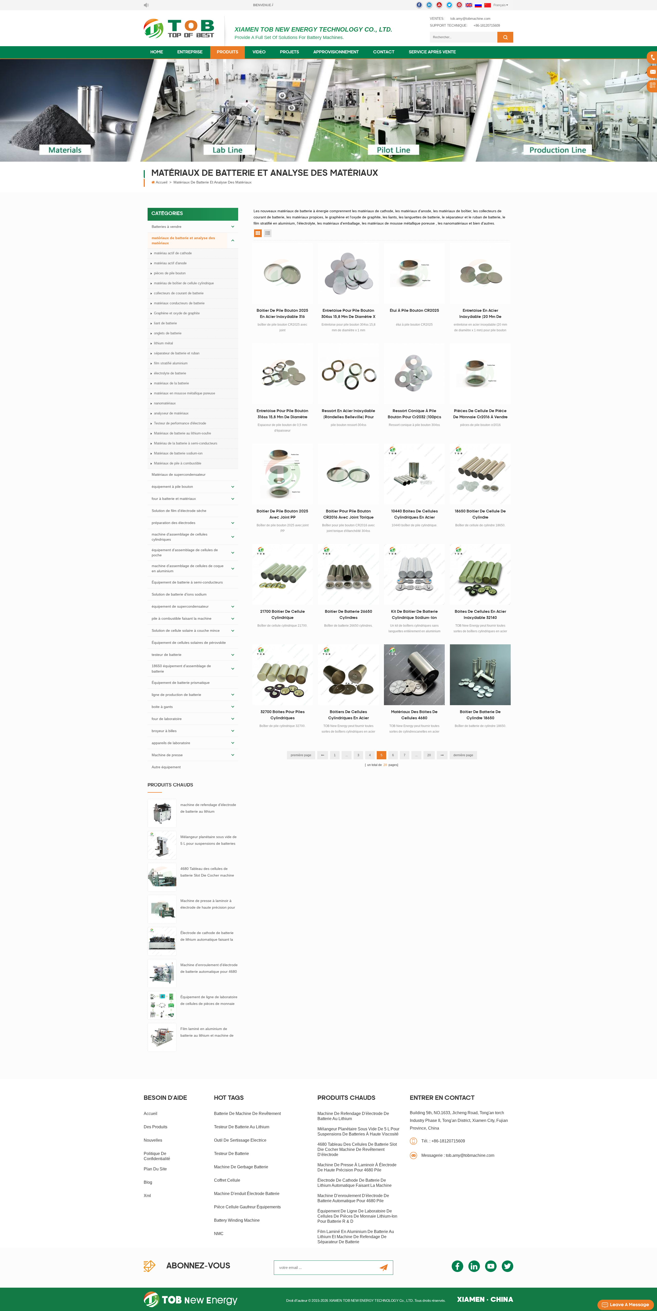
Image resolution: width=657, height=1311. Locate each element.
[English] (469, 5)
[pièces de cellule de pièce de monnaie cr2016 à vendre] (480, 373)
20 (429, 755)
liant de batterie (165, 323)
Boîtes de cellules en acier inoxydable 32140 (480, 615)
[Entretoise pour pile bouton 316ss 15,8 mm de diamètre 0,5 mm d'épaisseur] (282, 373)
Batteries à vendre (166, 227)
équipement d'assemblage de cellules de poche (185, 552)
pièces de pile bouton (170, 273)
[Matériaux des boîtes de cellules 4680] (414, 674)
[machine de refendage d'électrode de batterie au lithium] (162, 813)
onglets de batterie (167, 333)
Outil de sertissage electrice (240, 1140)
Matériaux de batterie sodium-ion (178, 453)
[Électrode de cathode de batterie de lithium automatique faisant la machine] (162, 941)
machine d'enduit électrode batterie (246, 1193)
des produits (155, 1127)
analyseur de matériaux (171, 413)
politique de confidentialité (157, 1156)
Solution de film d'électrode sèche (179, 511)
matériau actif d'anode (170, 263)
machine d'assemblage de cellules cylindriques (179, 536)
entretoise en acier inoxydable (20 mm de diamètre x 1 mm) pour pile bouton (480, 314)
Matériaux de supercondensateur (179, 474)
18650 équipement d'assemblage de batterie (181, 668)
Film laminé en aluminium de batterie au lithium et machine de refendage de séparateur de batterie (207, 1033)
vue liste (268, 233)
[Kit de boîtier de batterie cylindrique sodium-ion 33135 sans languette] (414, 574)
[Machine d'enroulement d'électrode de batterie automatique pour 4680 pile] (162, 973)
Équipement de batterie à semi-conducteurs (187, 582)
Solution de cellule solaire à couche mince (186, 630)
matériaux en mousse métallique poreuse (184, 393)
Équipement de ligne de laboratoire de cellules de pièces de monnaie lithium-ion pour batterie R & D (208, 1001)
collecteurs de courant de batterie (179, 293)
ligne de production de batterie (176, 695)
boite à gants (162, 707)
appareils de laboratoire (171, 743)
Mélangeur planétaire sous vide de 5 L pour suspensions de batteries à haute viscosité (208, 841)
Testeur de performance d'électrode (180, 423)
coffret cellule (227, 1180)
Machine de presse (167, 755)
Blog (148, 1182)
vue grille (258, 233)
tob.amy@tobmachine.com (470, 19)
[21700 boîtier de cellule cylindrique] (282, 574)
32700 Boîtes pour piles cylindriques (282, 715)
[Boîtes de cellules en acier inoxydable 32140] (480, 574)
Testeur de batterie (231, 1153)
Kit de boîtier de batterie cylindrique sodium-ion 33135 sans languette (414, 615)
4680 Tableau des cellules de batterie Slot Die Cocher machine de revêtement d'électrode (207, 873)
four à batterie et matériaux (174, 499)
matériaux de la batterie (171, 383)
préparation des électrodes (173, 523)
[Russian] (478, 5)
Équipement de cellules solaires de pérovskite (189, 642)
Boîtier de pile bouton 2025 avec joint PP (282, 515)
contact (383, 52)
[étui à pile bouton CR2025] (414, 273)
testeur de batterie (166, 655)
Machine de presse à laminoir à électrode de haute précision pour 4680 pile (207, 905)
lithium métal (163, 343)
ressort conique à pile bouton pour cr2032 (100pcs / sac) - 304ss (414, 415)
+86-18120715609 (487, 25)
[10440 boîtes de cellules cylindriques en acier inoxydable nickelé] (414, 474)
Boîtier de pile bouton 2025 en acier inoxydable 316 (282, 314)
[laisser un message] (625, 1305)
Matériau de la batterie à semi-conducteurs (185, 443)
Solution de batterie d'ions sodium (179, 594)
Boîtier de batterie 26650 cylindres (348, 615)
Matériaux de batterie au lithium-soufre (182, 433)
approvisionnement (336, 52)
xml (147, 1195)
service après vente (432, 52)
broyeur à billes (164, 731)
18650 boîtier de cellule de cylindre (480, 515)
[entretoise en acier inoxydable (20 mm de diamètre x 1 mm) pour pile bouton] (480, 273)
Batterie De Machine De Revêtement (247, 1113)
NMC (219, 1233)
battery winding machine (237, 1220)
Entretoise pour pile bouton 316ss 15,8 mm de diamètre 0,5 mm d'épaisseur (282, 415)
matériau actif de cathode (173, 253)
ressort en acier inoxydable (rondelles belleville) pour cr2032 (348, 415)
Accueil (161, 182)
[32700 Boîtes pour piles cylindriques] (282, 674)
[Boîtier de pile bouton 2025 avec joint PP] (282, 474)
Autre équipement (166, 767)
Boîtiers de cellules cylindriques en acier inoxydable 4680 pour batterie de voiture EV (348, 716)
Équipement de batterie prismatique (181, 683)
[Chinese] (487, 5)
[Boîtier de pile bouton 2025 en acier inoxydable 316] (282, 273)
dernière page (463, 755)
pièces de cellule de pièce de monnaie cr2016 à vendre (480, 414)
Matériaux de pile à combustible (177, 463)
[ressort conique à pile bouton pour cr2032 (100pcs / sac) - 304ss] (414, 373)
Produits (227, 52)
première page (301, 755)
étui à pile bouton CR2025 (414, 311)
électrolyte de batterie (170, 373)
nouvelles (153, 1140)
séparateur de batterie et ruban (176, 353)
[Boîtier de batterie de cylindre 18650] (480, 674)
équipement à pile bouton (172, 486)
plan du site (155, 1169)
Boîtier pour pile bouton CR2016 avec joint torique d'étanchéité (348, 515)
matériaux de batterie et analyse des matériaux (212, 182)
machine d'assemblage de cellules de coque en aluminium (188, 568)
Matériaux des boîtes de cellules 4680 (414, 715)
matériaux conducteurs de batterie (179, 303)
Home (156, 52)
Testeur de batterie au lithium (241, 1127)
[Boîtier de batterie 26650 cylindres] (348, 574)
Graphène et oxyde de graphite (177, 313)
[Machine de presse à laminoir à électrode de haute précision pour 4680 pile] (162, 909)
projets (289, 52)
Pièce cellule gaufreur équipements (247, 1207)
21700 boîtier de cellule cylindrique (282, 615)
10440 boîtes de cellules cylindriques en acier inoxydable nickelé (414, 515)
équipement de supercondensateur (180, 606)
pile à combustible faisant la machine (181, 618)
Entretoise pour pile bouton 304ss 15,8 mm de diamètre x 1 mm (348, 314)
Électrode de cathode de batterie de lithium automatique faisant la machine (207, 937)
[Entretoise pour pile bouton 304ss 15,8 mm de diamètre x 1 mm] (348, 273)
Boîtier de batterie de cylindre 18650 (480, 715)
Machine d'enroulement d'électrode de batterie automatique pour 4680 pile (209, 969)
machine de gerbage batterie (241, 1167)
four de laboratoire (167, 719)
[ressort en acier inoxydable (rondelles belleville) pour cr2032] (348, 373)
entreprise (189, 52)
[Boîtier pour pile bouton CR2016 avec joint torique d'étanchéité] (348, 474)
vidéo (259, 52)
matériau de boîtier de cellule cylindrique (184, 283)
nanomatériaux (165, 403)
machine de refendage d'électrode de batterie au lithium (208, 808)
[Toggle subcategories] (232, 226)
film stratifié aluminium (171, 363)
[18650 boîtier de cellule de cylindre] (480, 474)
